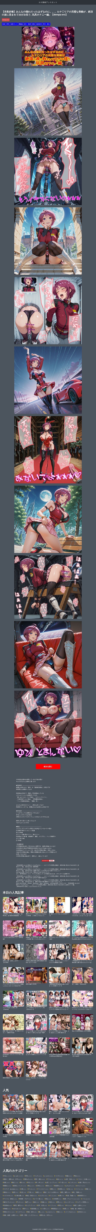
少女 (70, 1189)
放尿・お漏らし (80, 1205)
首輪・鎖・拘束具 (78, 1208)
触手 (28, 1202)
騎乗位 (7, 1185)
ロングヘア (30, 1205)
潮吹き (7, 1192)
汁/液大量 (19, 1195)
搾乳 (8, 24)
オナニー (80, 1185)
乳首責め (8, 1205)
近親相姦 (35, 1208)
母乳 (61, 1205)
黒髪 (88, 1189)
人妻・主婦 (70, 1179)
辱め (77, 1176)
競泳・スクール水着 (51, 1192)
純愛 (66, 1208)
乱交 (23, 1192)
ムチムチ (69, 1185)
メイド (52, 1205)
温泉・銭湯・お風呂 (11, 1215)
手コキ (20, 1202)
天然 (52, 1202)
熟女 (15, 1182)
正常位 (40, 1185)
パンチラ (21, 1212)
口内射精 (57, 1199)
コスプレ (43, 1195)
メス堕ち (45, 1208)
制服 (69, 1176)
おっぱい (18, 1176)
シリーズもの (70, 1212)
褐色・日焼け (31, 1195)
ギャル (31, 1189)
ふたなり (50, 1212)
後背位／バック (19, 1185)
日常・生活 (42, 1205)
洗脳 (44, 1202)
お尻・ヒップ (51, 1182)
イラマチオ (8, 1195)
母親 (60, 1212)
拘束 (3, 24)
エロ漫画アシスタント (48, 2)
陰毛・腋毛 (19, 1205)
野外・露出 (46, 24)
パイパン (79, 1189)
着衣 (49, 1185)
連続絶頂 (39, 24)
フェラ (38, 1176)
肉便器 (61, 1189)
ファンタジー (42, 1189)
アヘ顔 (63, 1182)
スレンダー (69, 1202)
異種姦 (7, 1208)
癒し (41, 1212)
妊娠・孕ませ (84, 1182)
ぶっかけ (48, 1176)
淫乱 (48, 1199)
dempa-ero (5, 19)
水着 (23, 1189)
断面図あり (56, 1208)
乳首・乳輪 (71, 1195)
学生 (30, 1182)
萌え (31, 1185)
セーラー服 (38, 1199)
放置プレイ (14, 24)
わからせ (17, 1208)
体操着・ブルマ (25, 1199)
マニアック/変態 (82, 1202)
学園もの (28, 1179)
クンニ (53, 1195)
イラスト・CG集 (84, 1179)
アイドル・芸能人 (10, 1199)
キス (69, 1205)
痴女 (36, 1202)
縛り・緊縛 (27, 24)
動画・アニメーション (71, 1199)
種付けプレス (9, 1202)
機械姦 (21, 24)
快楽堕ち (58, 1185)
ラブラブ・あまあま (11, 1189)
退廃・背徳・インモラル (29, 1215)
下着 (31, 1192)
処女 (60, 1179)
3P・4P (40, 1182)
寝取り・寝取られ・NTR (13, 1179)
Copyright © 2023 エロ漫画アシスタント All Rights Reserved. (48, 1229)
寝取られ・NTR (46, 1215)
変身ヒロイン (9, 1212)
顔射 (61, 1195)
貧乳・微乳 (65, 1192)
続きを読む (48, 766)
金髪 (39, 1192)
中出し (8, 1176)
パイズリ (59, 1176)
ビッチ (73, 1182)
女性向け (82, 1212)
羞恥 (33, 24)
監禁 (15, 1192)
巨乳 (28, 1176)
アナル (51, 1179)
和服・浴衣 (32, 1212)
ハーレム (86, 1199)
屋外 (26, 1208)
